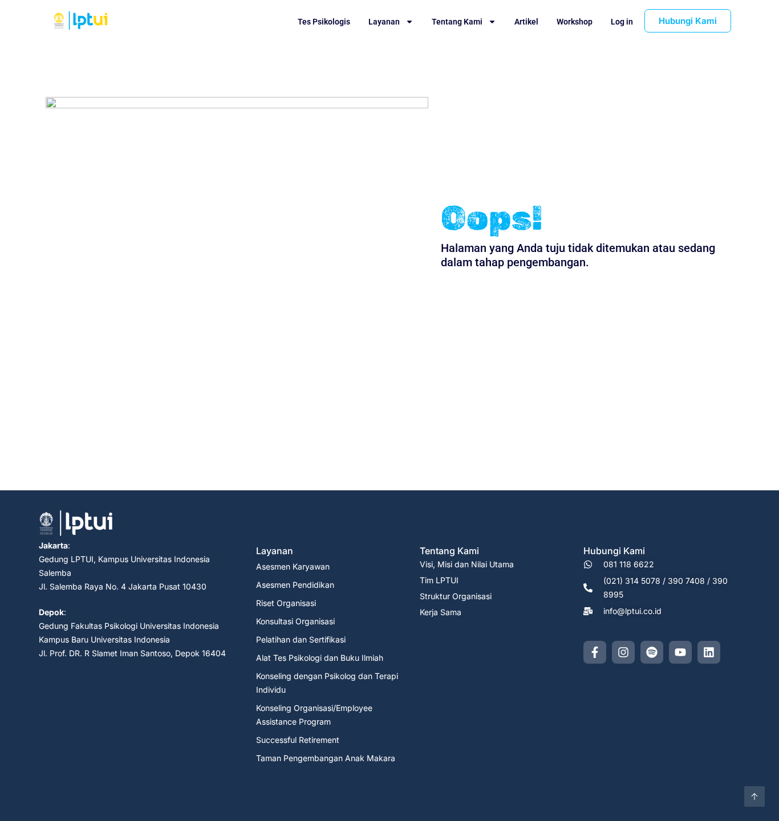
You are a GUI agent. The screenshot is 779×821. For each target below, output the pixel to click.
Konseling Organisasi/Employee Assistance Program (314, 714)
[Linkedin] (708, 652)
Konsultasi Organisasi (295, 621)
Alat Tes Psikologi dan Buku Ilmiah (319, 658)
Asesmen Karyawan (293, 566)
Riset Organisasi (286, 603)
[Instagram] (623, 652)
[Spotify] (651, 652)
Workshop (575, 21)
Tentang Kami (457, 21)
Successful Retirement (297, 740)
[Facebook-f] (594, 652)
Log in (622, 21)
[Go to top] (754, 796)
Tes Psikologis (324, 21)
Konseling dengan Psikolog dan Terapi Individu (327, 682)
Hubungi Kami (614, 550)
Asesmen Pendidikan (295, 585)
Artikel (526, 21)
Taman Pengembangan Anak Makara (325, 758)
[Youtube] (680, 652)
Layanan (384, 21)
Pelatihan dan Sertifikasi (301, 639)
